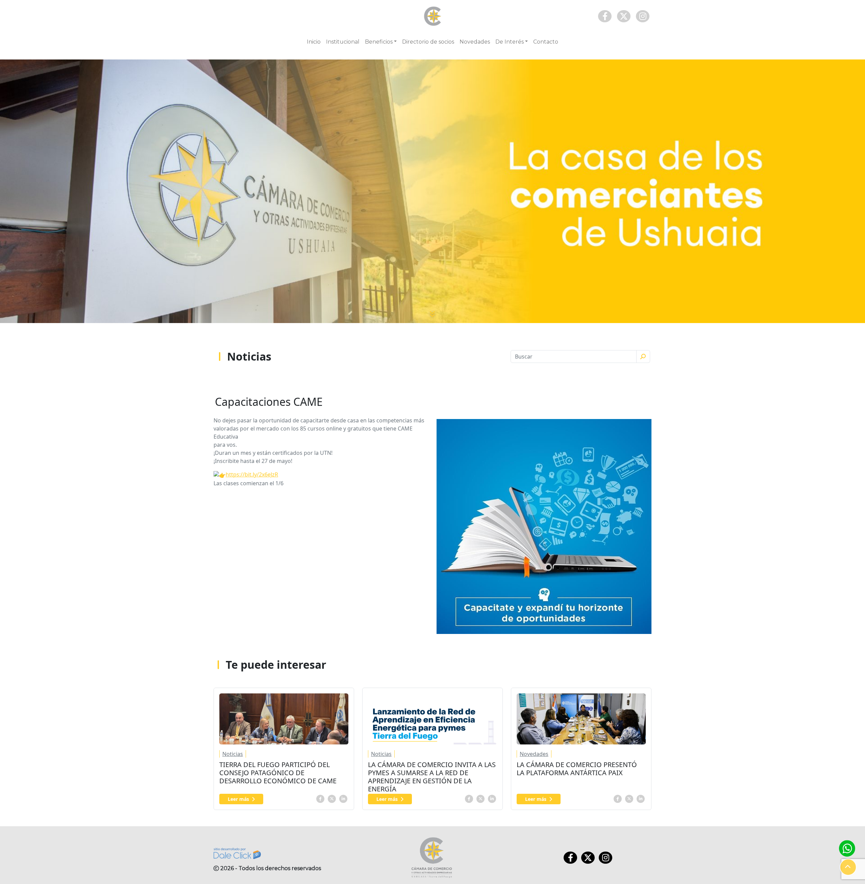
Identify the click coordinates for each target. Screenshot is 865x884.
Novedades (475, 42)
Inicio (314, 42)
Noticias (232, 754)
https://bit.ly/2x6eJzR (252, 474)
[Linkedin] (343, 798)
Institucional (343, 42)
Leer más (238, 799)
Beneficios (379, 42)
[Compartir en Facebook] (320, 798)
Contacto (545, 42)
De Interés (509, 42)
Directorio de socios (428, 42)
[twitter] (332, 798)
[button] (848, 867)
